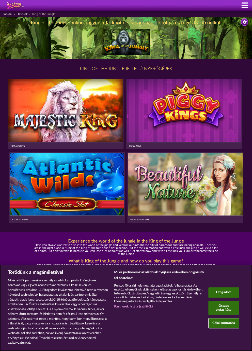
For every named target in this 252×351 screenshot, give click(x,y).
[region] (126, 308)
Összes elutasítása (224, 307)
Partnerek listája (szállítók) (133, 306)
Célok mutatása (223, 323)
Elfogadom (223, 292)
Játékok (23, 14)
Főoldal (7, 14)
